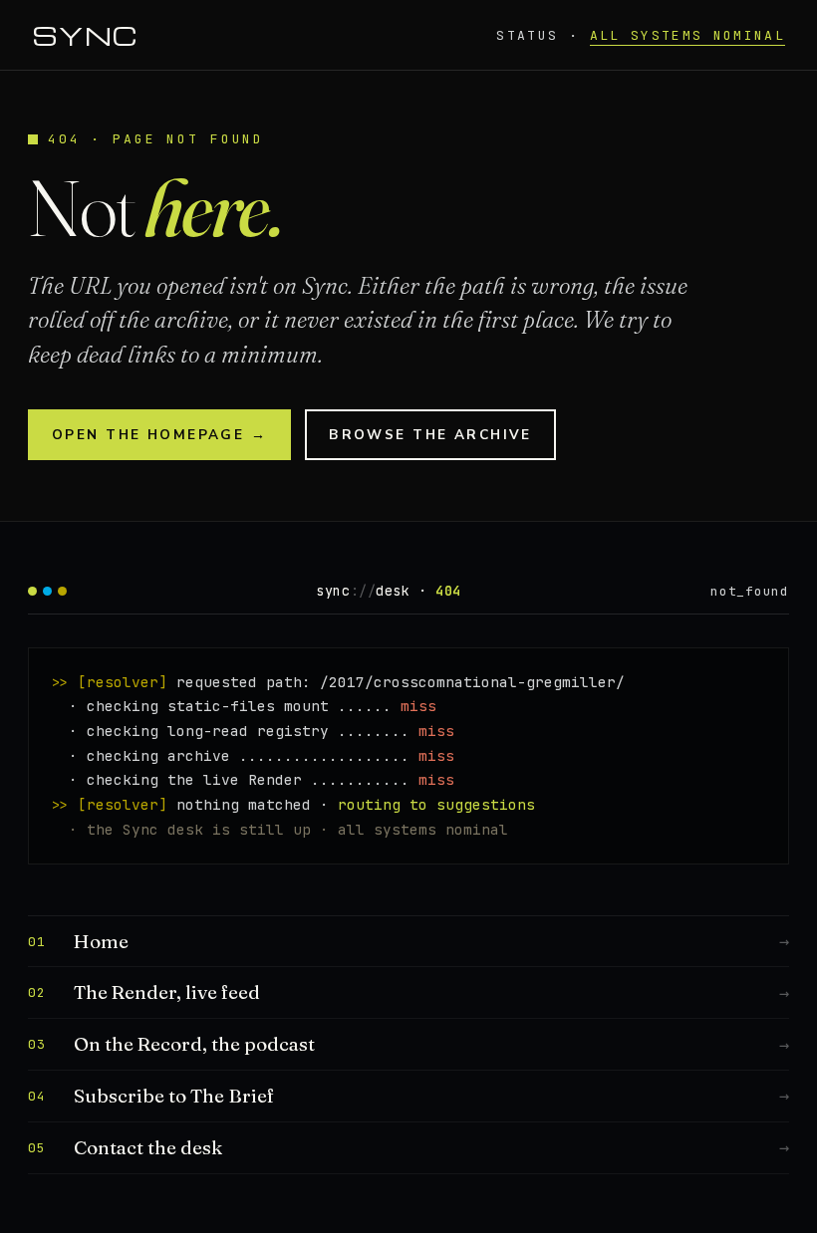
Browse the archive (430, 434)
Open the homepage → (159, 434)
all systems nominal (687, 35)
